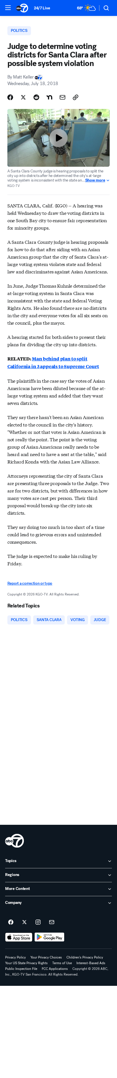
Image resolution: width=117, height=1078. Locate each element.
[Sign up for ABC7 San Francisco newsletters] (51, 922)
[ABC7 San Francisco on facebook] (10, 922)
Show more (95, 180)
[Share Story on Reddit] (36, 97)
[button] (8, 7)
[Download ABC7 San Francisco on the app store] (18, 937)
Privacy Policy (15, 957)
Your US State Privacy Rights (26, 963)
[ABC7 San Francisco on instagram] (38, 922)
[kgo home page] (14, 841)
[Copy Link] (75, 97)
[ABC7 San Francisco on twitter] (24, 922)
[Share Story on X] (23, 97)
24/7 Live (42, 8)
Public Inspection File (21, 968)
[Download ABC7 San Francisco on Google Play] (49, 937)
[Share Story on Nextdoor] (49, 97)
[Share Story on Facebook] (10, 97)
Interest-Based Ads (90, 963)
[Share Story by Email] (62, 97)
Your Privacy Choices (46, 957)
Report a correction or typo (29, 583)
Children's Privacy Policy (84, 957)
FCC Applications (55, 968)
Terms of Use (62, 963)
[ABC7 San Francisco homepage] (22, 8)
